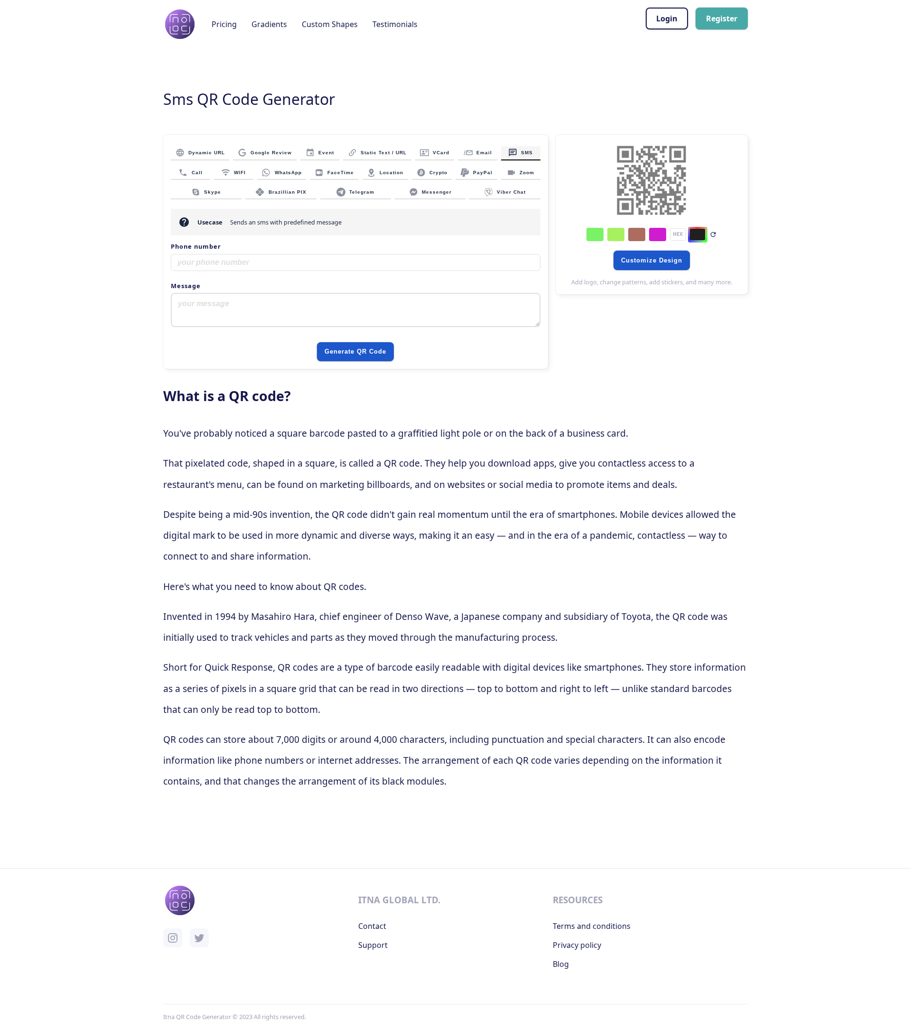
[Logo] (179, 24)
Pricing (224, 24)
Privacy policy (577, 945)
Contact (372, 926)
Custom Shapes (330, 24)
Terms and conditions (592, 926)
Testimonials (395, 24)
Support (373, 945)
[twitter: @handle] (199, 937)
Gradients (269, 24)
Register (721, 18)
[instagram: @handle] (172, 937)
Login (667, 18)
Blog (561, 964)
